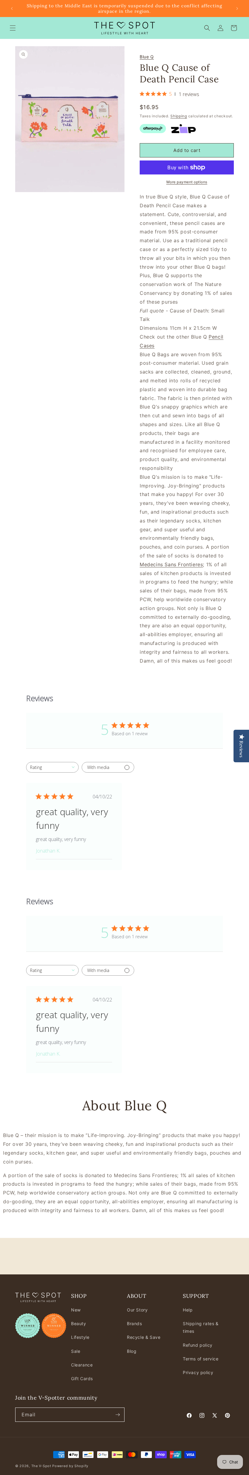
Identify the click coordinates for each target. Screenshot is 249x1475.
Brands (134, 1323)
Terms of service (201, 1358)
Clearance (82, 1364)
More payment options (186, 182)
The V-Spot (41, 1466)
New (76, 1309)
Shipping (178, 116)
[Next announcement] (237, 8)
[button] (12, 28)
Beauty (78, 1323)
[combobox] (52, 767)
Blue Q (147, 56)
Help (188, 1309)
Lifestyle (80, 1337)
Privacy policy (198, 1372)
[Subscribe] (117, 1415)
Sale (75, 1351)
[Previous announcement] (12, 8)
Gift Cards (82, 1378)
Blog (131, 1351)
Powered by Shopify (70, 1466)
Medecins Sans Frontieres (171, 564)
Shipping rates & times (201, 1327)
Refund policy (198, 1345)
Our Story (137, 1309)
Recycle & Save (143, 1337)
